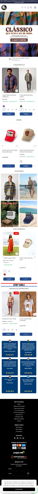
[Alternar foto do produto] (16, 90)
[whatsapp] (23, 438)
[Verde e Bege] (21, 106)
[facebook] (15, 438)
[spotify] (20, 438)
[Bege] (21, 161)
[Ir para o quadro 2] (19, 55)
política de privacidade (26, 483)
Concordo (19, 489)
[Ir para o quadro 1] (17, 55)
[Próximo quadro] (35, 34)
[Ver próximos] (35, 92)
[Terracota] (4, 274)
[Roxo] (3, 106)
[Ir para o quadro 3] (20, 55)
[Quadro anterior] (2, 34)
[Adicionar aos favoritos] (17, 114)
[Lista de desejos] (22, 7)
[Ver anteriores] (3, 92)
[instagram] (18, 438)
